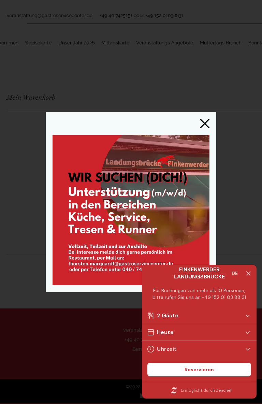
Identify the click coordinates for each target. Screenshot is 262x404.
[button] (204, 123)
